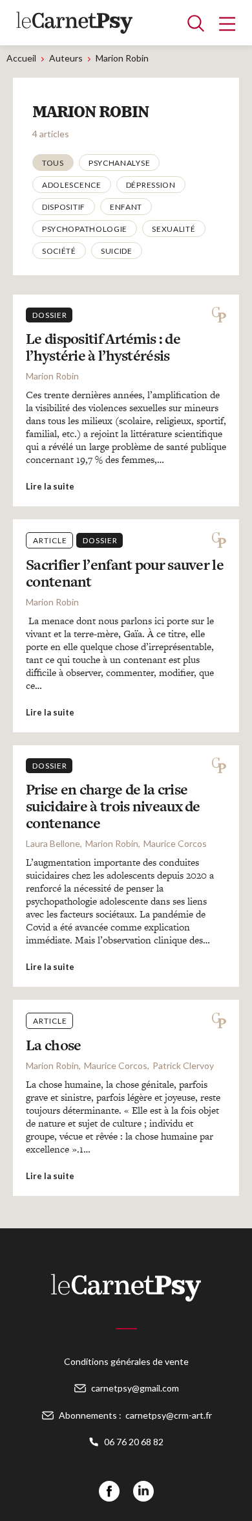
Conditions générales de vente (126, 1361)
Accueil (21, 57)
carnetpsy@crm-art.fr (168, 1415)
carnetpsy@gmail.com (135, 1387)
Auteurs (66, 57)
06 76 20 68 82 (133, 1441)
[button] (53, 162)
